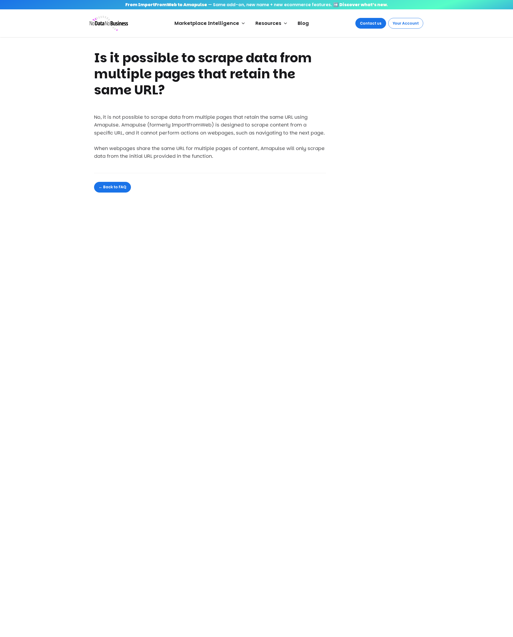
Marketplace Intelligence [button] (206, 23)
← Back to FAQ (112, 187)
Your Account (406, 23)
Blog (303, 23)
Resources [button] (268, 23)
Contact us (371, 23)
